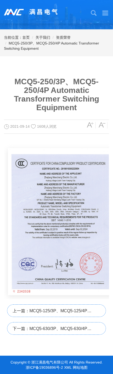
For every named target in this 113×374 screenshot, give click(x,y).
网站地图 (80, 367)
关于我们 (42, 37)
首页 (26, 37)
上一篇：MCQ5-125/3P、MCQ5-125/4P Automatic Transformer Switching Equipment (54, 313)
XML (68, 367)
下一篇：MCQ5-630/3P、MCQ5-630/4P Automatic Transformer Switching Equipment (54, 330)
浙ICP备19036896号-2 (44, 367)
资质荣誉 (63, 37)
